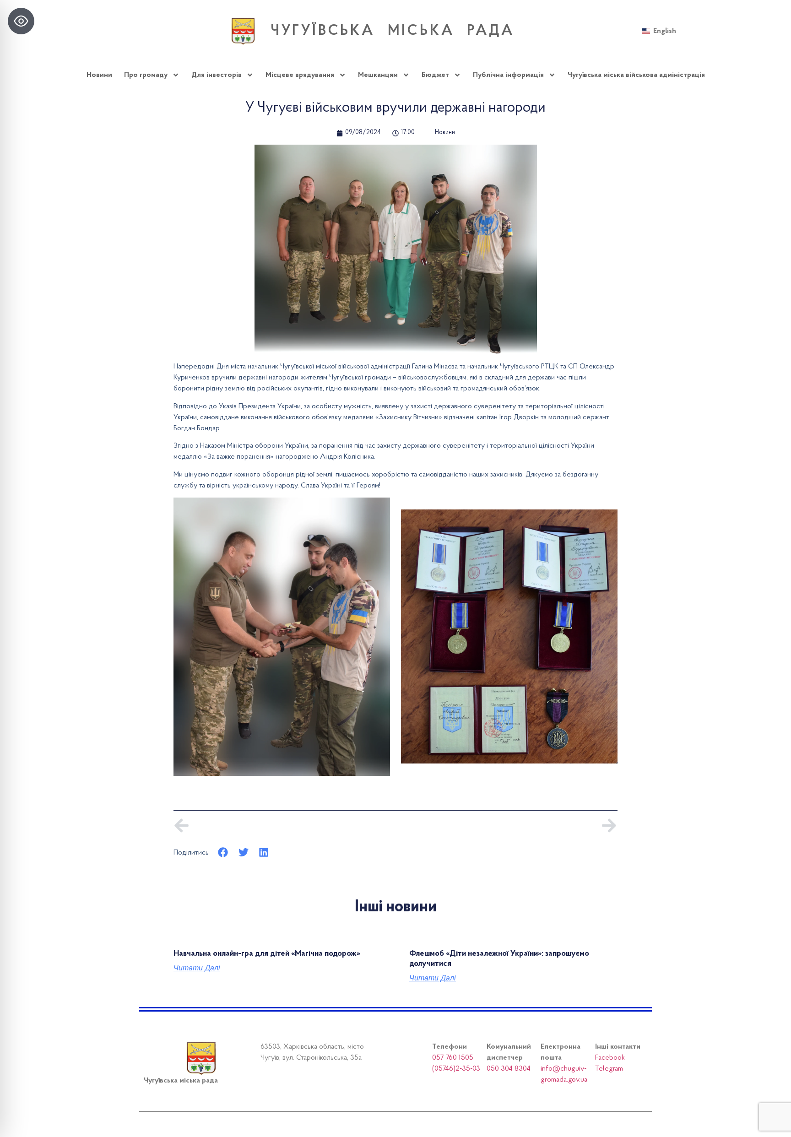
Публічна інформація (508, 75)
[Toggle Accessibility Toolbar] (21, 21)
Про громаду (146, 75)
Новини (99, 75)
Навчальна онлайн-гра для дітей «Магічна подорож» (266, 954)
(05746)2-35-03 (456, 1068)
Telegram (609, 1068)
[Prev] (284, 826)
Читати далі (196, 968)
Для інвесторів (216, 75)
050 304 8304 (509, 1068)
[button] (223, 852)
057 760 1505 (452, 1057)
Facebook (610, 1057)
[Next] (507, 826)
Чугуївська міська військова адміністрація (636, 75)
